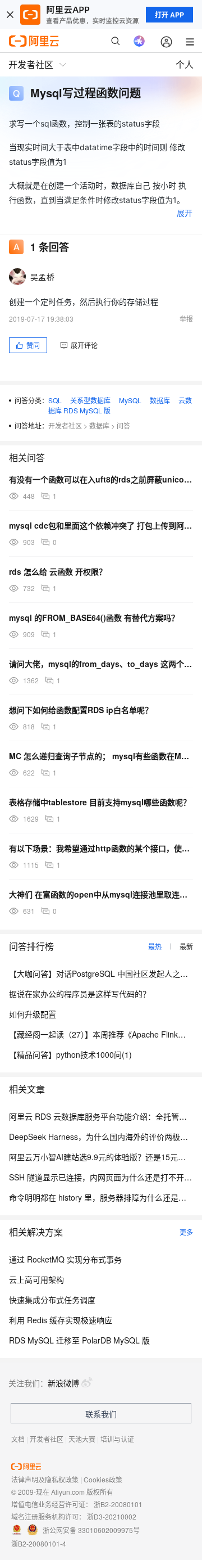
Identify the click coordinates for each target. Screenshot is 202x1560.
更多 (186, 1232)
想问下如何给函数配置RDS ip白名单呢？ (81, 709)
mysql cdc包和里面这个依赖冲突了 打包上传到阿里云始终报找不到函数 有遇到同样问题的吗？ (101, 525)
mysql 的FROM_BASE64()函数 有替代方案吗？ (94, 617)
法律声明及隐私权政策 (45, 1479)
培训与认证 (117, 1439)
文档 (18, 1439)
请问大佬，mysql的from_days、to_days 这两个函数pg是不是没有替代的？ (101, 663)
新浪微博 (63, 1382)
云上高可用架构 (36, 1279)
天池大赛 (81, 1439)
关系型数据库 (90, 400)
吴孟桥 (42, 276)
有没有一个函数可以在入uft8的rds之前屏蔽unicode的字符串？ (101, 479)
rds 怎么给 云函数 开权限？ (58, 571)
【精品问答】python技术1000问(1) (70, 1054)
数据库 (160, 400)
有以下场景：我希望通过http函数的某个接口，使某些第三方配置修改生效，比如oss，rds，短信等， (101, 848)
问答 (123, 425)
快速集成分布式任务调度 (52, 1299)
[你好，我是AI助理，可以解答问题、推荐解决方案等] (139, 41)
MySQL (130, 400)
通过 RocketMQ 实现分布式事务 (65, 1259)
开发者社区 (65, 425)
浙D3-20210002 (111, 1516)
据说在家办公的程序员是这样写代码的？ (79, 993)
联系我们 (101, 1413)
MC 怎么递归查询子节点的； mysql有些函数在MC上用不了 (101, 755)
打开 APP (169, 15)
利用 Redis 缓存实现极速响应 (60, 1319)
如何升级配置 (32, 1014)
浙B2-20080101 (118, 1504)
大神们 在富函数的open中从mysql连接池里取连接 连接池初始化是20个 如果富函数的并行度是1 (101, 894)
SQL (55, 400)
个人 (185, 64)
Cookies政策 (103, 1479)
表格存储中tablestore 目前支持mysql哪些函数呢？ (100, 802)
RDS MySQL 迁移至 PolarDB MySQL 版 (79, 1340)
